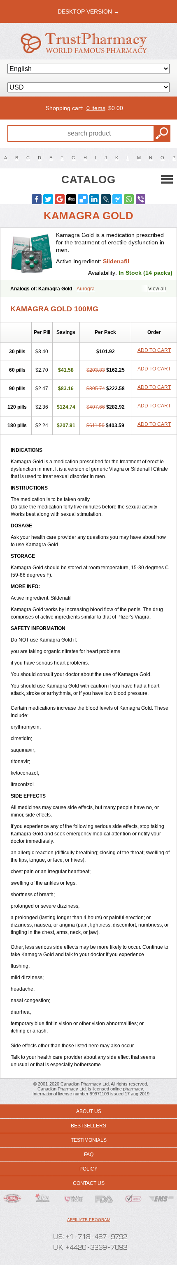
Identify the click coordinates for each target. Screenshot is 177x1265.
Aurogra (86, 289)
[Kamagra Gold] (31, 253)
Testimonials (89, 1140)
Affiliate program (88, 1219)
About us (88, 1111)
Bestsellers (88, 1126)
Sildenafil (116, 261)
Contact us (89, 1183)
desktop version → (88, 11)
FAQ (88, 1154)
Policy (88, 1169)
